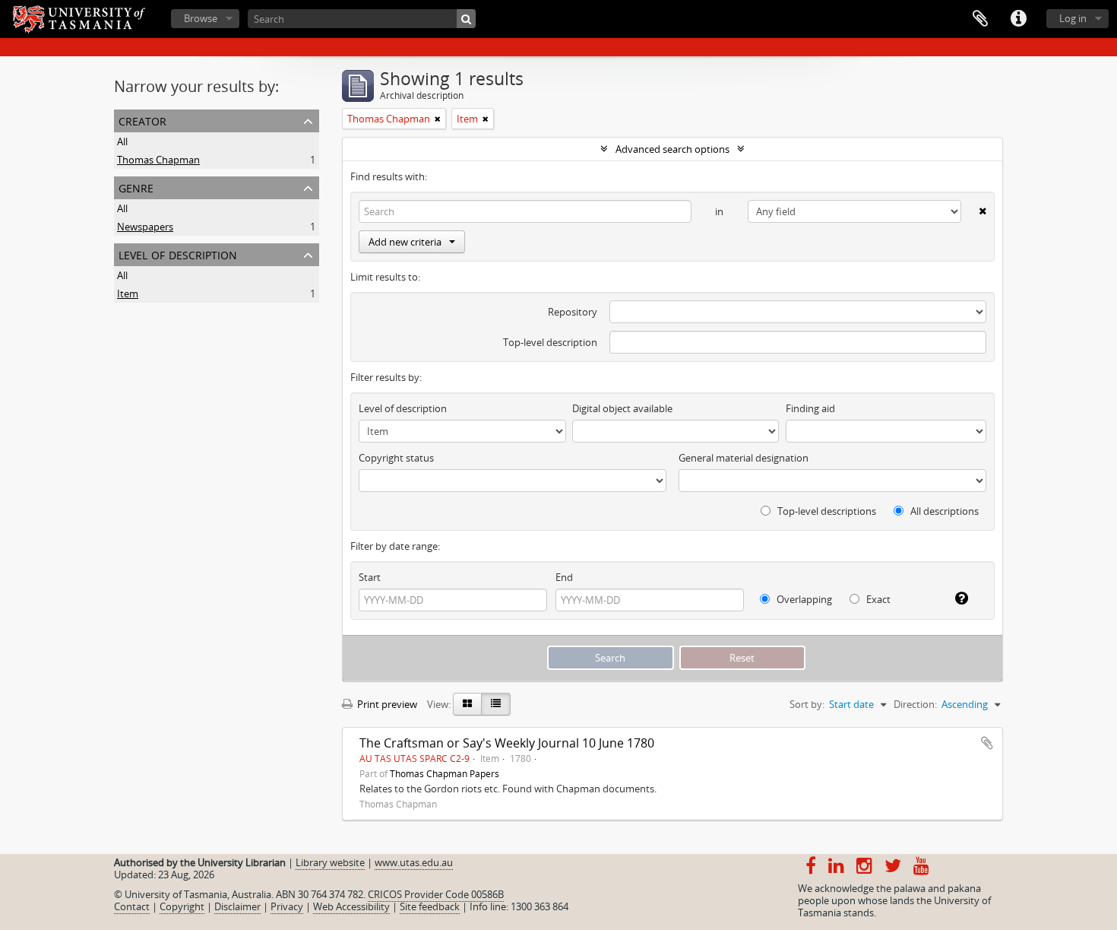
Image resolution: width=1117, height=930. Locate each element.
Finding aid (810, 408)
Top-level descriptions (825, 511)
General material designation (743, 458)
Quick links (1018, 19)
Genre (136, 186)
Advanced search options (672, 149)
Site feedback (430, 906)
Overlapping (803, 599)
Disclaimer (237, 906)
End (564, 577)
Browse (200, 18)
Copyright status (396, 458)
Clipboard (980, 19)
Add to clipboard (987, 743)
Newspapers (145, 226)
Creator (142, 120)
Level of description (178, 253)
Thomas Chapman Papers (444, 773)
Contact (132, 906)
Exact (877, 599)
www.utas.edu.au (414, 862)
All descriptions (943, 511)
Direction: (915, 704)
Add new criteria (405, 242)
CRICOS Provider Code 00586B (436, 894)
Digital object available (622, 408)
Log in (1073, 18)
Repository (572, 312)
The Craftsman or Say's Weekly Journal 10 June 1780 (506, 743)
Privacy (287, 906)
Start (370, 577)
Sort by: (806, 704)
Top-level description (550, 342)
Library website (330, 862)
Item (127, 293)
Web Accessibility (351, 906)
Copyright (182, 906)
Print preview (386, 704)
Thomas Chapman (158, 160)
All (122, 141)
